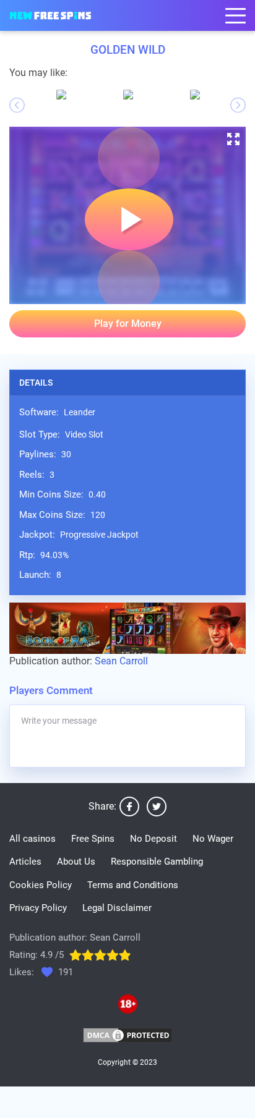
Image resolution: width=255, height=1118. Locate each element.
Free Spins (93, 838)
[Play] (129, 157)
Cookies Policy (40, 885)
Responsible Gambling (157, 861)
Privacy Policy (38, 907)
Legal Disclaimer (117, 907)
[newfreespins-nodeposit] (50, 15)
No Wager (212, 838)
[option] (61, 94)
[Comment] (127, 736)
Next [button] (238, 105)
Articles (25, 861)
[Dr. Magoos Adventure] (128, 95)
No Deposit (153, 838)
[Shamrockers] (194, 95)
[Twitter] (156, 806)
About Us (76, 861)
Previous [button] (17, 105)
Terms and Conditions (132, 885)
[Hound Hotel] (61, 95)
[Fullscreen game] (233, 139)
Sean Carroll (121, 661)
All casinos (32, 838)
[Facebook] (129, 806)
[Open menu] (235, 15)
